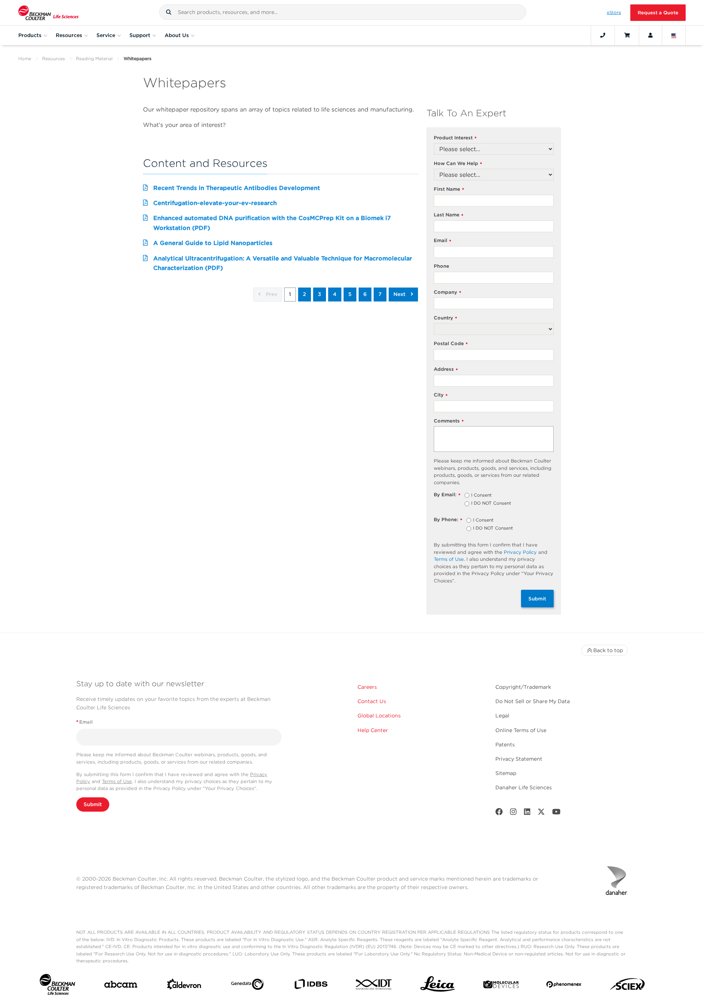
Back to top (608, 650)
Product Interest (455, 138)
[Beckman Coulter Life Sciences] (48, 12)
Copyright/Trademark (523, 687)
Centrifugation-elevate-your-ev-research (215, 203)
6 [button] (365, 294)
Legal (502, 715)
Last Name (448, 215)
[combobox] (343, 12)
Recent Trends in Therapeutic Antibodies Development (236, 187)
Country (445, 318)
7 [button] (380, 294)
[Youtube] (556, 813)
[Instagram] (513, 813)
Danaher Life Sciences (523, 787)
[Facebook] (499, 813)
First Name (449, 189)
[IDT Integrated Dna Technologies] (374, 986)
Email (442, 241)
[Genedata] (247, 986)
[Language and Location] (674, 35)
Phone (441, 266)
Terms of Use (449, 559)
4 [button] (335, 294)
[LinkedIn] (527, 813)
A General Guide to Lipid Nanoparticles (212, 242)
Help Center (373, 730)
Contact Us (372, 701)
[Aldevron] (184, 985)
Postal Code (451, 344)
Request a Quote (658, 12)
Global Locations (379, 715)
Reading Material (94, 58)
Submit (537, 598)
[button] (168, 12)
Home (24, 58)
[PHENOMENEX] (564, 985)
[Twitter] (541, 813)
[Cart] (627, 35)
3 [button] (319, 294)
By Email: (447, 495)
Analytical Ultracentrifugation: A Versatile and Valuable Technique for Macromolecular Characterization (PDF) (282, 263)
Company (447, 292)
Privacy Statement (518, 759)
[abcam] (120, 986)
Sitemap (505, 773)
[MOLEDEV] (501, 986)
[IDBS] (310, 985)
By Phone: (448, 520)
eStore (614, 12)
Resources (53, 58)
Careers (367, 687)
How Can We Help (458, 164)
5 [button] (350, 294)
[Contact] (603, 35)
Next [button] (400, 294)
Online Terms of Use (520, 730)
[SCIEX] (627, 986)
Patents (505, 744)
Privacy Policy (520, 552)
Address (446, 369)
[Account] (650, 35)
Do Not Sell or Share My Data (532, 701)
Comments (449, 421)
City (441, 395)
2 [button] (304, 294)
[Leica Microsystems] (437, 986)
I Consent (481, 495)
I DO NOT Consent (491, 503)
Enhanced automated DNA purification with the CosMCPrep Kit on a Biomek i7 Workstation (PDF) (272, 223)
